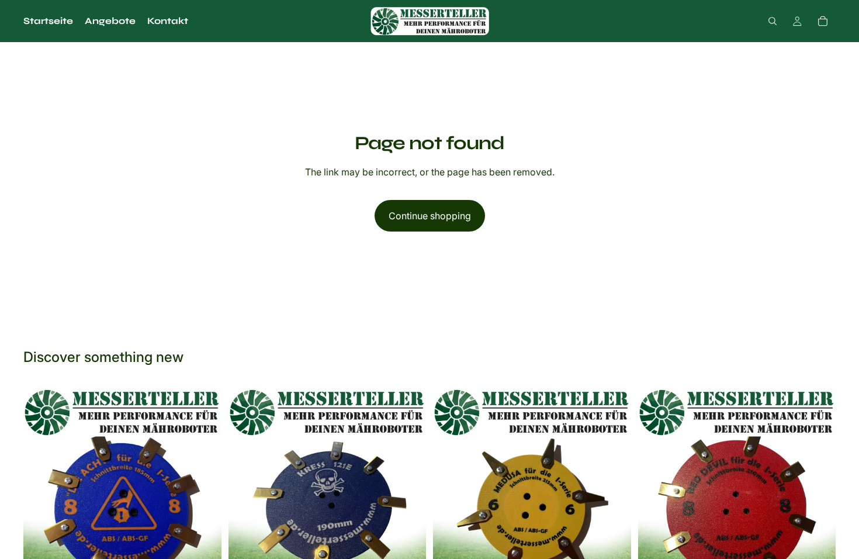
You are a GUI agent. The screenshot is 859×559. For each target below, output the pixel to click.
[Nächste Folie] (818, 511)
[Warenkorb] (823, 21)
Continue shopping (430, 216)
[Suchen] (772, 21)
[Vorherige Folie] (655, 511)
